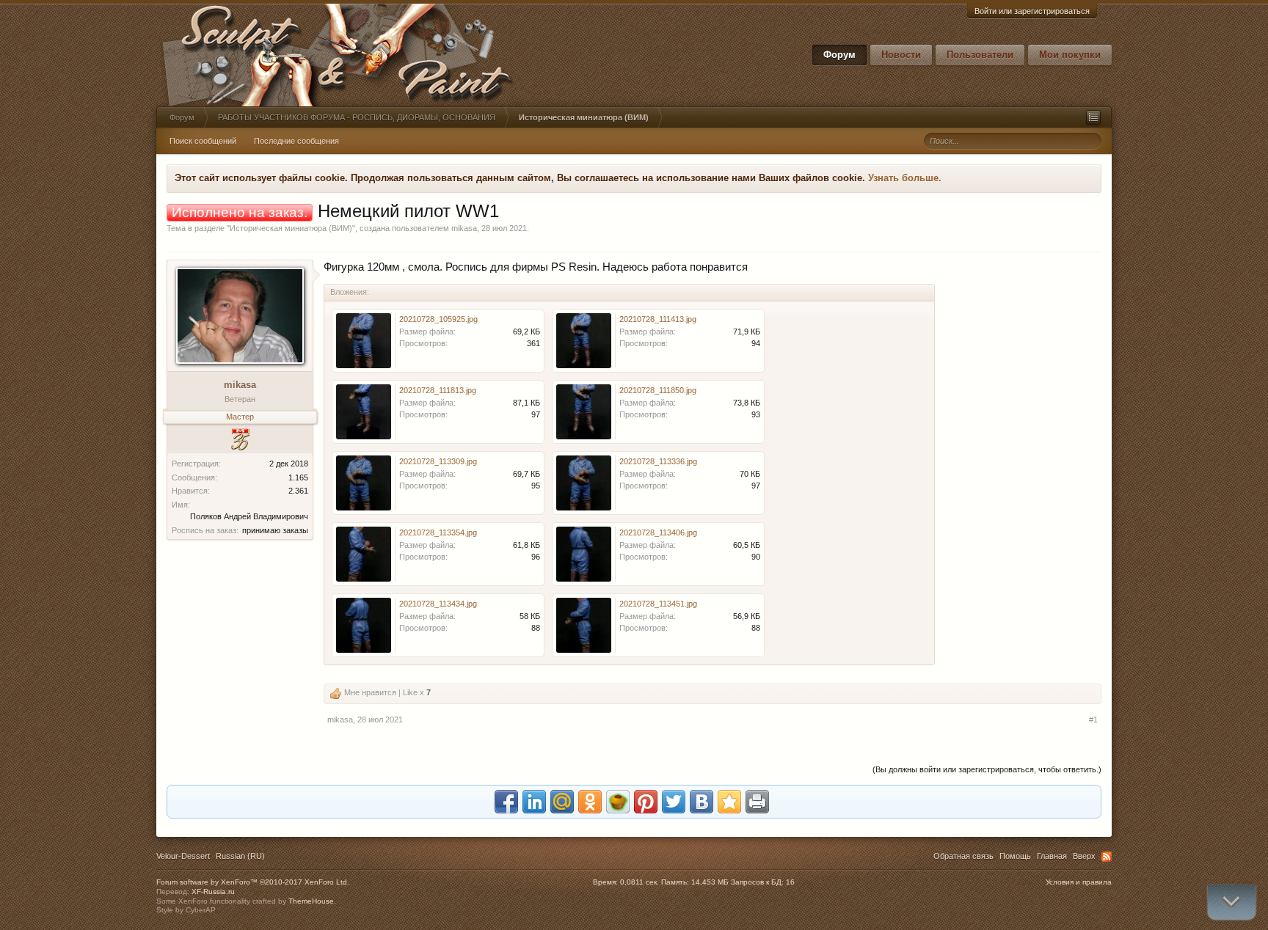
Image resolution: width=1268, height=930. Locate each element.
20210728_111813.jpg (437, 390)
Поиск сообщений (203, 140)
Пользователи (980, 54)
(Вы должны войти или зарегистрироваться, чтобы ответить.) (986, 769)
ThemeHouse (311, 901)
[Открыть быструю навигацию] (1093, 117)
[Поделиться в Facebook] (506, 801)
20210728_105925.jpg (438, 319)
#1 (1093, 719)
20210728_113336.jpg (658, 461)
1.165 (298, 477)
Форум (839, 54)
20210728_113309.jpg (438, 461)
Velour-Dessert (183, 856)
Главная (1052, 856)
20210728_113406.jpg (658, 532)
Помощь (1015, 856)
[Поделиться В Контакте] (701, 801)
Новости (901, 54)
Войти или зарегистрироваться (1032, 11)
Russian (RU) (240, 856)
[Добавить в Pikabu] (618, 801)
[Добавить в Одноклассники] (590, 801)
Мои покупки (1070, 54)
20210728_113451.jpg (658, 603)
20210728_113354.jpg (438, 532)
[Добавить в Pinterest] (645, 801)
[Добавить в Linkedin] (534, 801)
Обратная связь (963, 856)
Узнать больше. (904, 177)
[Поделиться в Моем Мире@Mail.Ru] (562, 801)
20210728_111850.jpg (657, 390)
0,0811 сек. (639, 882)
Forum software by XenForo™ (252, 882)
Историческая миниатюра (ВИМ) (291, 228)
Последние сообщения (296, 140)
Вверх (1084, 856)
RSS (1106, 857)
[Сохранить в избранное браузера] (729, 801)
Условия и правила (1079, 882)
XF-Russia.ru (213, 891)
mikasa (464, 228)
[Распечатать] (757, 801)
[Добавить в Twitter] (673, 801)
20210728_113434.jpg (438, 603)
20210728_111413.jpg (657, 319)
